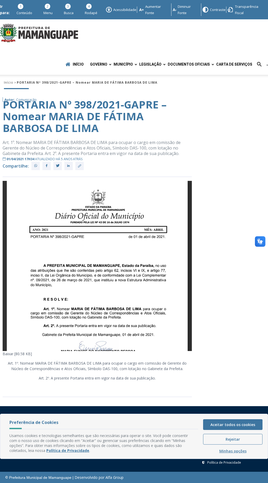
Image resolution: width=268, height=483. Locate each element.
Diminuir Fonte (184, 9)
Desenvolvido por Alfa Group (99, 477)
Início (78, 64)
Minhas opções (233, 450)
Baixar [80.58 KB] (17, 353)
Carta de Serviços (234, 64)
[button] (260, 65)
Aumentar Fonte (153, 9)
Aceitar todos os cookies (232, 424)
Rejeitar (233, 439)
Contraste (217, 9)
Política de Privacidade (224, 462)
